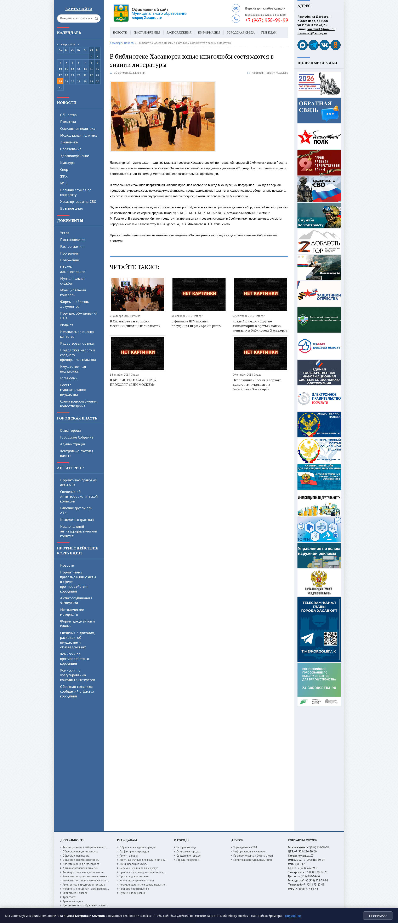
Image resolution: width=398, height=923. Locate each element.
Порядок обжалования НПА (78, 315)
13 (78, 68)
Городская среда (241, 32)
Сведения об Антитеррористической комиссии (79, 496)
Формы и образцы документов (74, 304)
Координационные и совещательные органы (147, 884)
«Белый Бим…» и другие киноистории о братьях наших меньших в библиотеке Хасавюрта (260, 326)
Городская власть (77, 418)
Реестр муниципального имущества (73, 389)
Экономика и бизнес (75, 893)
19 (72, 75)
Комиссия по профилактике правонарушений (90, 876)
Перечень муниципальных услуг (139, 868)
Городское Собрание (76, 437)
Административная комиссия (80, 868)
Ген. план (269, 32)
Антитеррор (70, 467)
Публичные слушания (133, 893)
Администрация (73, 444)
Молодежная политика (78, 135)
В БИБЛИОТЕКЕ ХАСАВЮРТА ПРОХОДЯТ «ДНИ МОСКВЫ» (133, 382)
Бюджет (66, 324)
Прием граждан (129, 855)
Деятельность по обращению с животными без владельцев (99, 905)
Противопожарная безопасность (253, 855)
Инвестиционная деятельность (81, 864)
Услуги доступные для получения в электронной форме (153, 860)
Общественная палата (76, 855)
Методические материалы (72, 612)
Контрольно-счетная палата (76, 453)
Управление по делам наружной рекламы (88, 889)
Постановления (72, 239)
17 (60, 75)
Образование (70, 149)
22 (91, 75)
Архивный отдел (73, 901)
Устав (64, 232)
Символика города (188, 851)
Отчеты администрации (72, 269)
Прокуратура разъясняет (134, 876)
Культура (67, 162)
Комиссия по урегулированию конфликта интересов (77, 675)
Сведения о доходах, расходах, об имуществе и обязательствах (77, 639)
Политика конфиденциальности (252, 860)
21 (85, 75)
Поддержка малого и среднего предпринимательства (78, 355)
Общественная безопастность (81, 860)
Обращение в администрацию (138, 847)
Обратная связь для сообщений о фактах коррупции (77, 691)
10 (60, 68)
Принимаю (378, 915)
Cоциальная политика (77, 128)
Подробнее (293, 916)
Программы (69, 253)
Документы (70, 220)
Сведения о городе (188, 855)
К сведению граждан (77, 519)
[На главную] (162, 13)
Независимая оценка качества (77, 334)
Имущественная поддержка (73, 369)
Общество (68, 114)
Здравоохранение (74, 155)
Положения (69, 260)
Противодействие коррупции (77, 550)
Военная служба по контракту (75, 192)
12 (72, 68)
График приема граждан (134, 851)
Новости (66, 102)
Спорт (65, 169)
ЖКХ (64, 176)
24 (60, 81)
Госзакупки (68, 378)
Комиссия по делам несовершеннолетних (88, 880)
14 (85, 68)
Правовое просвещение (134, 889)
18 (66, 75)
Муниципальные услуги (133, 864)
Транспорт (69, 897)
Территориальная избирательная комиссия (89, 847)
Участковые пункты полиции (137, 880)
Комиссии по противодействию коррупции (74, 658)
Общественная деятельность (80, 851)
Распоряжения (71, 246)
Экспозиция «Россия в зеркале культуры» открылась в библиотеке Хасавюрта (257, 384)
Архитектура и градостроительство (84, 884)
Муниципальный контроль (73, 292)
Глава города (70, 430)
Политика (68, 121)
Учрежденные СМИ (245, 847)
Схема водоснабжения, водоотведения (78, 403)
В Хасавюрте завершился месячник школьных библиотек (135, 323)
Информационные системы (249, 851)
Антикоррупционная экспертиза (76, 600)
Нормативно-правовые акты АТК (78, 482)
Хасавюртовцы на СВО (78, 201)
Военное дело (71, 208)
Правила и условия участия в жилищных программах (152, 872)
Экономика (69, 142)
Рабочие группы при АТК (76, 510)
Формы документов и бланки (77, 623)
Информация (209, 32)
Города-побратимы (188, 860)
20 (78, 75)
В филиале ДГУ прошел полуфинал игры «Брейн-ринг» (196, 323)
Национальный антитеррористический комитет (78, 531)
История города (186, 847)
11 (66, 68)
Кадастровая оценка (77, 343)
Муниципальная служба (72, 281)
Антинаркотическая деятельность (83, 872)
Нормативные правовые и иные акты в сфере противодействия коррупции (78, 582)
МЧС (64, 183)
